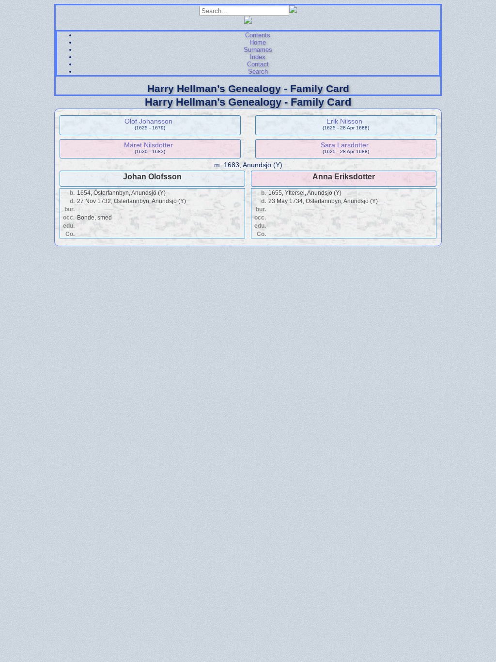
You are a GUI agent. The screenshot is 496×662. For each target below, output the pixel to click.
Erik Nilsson (344, 121)
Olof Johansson (148, 121)
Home (257, 42)
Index (257, 57)
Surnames (258, 49)
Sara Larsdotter (345, 145)
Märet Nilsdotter (148, 145)
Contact (258, 64)
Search (258, 71)
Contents (257, 35)
